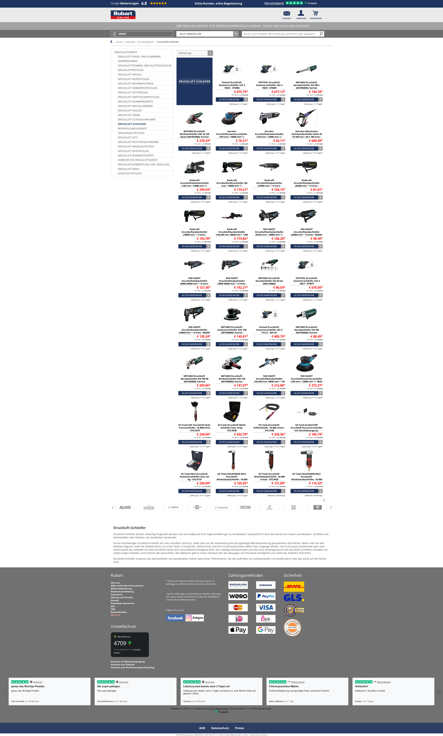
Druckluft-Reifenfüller (133, 151)
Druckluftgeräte (146, 41)
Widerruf (115, 615)
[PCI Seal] (292, 635)
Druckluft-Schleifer (168, 41)
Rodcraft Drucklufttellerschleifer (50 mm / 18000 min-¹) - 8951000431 (231, 184)
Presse (239, 728)
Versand (245, 95)
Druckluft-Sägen (129, 115)
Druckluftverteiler (130, 70)
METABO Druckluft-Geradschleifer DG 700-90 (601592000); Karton (194, 378)
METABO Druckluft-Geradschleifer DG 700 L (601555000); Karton (306, 85)
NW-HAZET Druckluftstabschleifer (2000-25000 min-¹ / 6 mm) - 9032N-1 (194, 282)
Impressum (117, 594)
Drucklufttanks (128, 169)
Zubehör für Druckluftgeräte (138, 160)
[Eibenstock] (268, 507)
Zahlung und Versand (122, 597)
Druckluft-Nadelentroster (136, 146)
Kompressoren (127, 61)
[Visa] (265, 610)
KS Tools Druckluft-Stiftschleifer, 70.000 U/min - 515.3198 (269, 427)
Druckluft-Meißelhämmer (135, 106)
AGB (202, 728)
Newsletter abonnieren (123, 603)
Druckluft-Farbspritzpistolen (137, 88)
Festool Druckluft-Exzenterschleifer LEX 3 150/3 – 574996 (232, 85)
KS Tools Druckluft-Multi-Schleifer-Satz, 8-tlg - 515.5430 (232, 427)
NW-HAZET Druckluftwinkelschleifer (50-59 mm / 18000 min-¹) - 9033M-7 (269, 233)
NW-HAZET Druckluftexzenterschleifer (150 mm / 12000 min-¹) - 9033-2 (307, 380)
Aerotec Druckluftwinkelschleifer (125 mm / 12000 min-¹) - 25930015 (269, 135)
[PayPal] (265, 599)
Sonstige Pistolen (130, 173)
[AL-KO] (123, 507)
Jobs (113, 606)
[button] (286, 14)
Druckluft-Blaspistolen (133, 79)
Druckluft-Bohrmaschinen (135, 83)
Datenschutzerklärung (122, 591)
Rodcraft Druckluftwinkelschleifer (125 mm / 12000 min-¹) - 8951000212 (194, 184)
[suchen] (321, 33)
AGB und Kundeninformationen (127, 585)
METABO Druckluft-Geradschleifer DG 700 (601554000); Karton (306, 329)
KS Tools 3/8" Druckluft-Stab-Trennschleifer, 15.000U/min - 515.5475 (195, 427)
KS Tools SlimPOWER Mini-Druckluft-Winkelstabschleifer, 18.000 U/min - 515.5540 (232, 478)
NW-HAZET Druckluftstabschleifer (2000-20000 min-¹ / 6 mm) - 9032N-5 (232, 282)
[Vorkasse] (265, 588)
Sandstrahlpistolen (131, 133)
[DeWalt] (244, 507)
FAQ (113, 609)
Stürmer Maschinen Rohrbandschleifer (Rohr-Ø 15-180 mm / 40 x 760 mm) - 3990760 (307, 135)
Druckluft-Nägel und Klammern (139, 56)
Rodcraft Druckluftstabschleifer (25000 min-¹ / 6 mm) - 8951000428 (307, 184)
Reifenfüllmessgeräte (132, 128)
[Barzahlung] (238, 588)
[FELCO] (316, 507)
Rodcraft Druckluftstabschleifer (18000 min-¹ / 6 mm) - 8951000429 (194, 233)
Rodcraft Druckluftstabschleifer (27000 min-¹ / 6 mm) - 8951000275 (269, 184)
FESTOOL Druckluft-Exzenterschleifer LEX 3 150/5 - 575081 (269, 85)
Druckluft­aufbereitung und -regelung (144, 164)
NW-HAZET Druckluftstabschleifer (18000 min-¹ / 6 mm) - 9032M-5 (194, 331)
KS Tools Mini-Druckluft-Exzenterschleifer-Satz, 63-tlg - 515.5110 (194, 476)
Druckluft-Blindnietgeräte (136, 155)
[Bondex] (147, 507)
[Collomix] (220, 507)
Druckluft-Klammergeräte (135, 101)
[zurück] (112, 507)
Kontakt (115, 600)
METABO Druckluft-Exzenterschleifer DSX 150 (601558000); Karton (231, 329)
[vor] (331, 507)
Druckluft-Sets (128, 137)
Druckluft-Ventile (130, 74)
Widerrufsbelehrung (121, 588)
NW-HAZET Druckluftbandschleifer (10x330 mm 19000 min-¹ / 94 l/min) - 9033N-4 (269, 380)
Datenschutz (220, 728)
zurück (119, 41)
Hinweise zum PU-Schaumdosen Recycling (132, 667)
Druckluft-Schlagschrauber (137, 119)
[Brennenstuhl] (196, 507)
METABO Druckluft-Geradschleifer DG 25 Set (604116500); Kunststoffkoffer (269, 282)
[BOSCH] (171, 507)
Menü (122, 33)
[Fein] (292, 507)
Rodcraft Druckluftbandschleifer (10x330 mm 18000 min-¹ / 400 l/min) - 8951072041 (232, 233)
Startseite (130, 41)
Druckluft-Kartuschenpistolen (138, 97)
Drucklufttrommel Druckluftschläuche (145, 65)
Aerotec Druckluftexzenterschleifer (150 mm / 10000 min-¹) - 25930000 (231, 135)
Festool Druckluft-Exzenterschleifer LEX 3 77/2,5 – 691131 (269, 329)
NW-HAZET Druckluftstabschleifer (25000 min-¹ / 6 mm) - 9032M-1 (306, 233)
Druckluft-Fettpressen (133, 92)
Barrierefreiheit (119, 612)
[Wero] (238, 599)
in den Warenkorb (229, 99)
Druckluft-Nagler (130, 110)
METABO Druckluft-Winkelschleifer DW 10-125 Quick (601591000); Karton (194, 134)
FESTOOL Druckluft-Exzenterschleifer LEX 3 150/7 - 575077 (307, 281)
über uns (115, 582)
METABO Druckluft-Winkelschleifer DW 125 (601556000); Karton (232, 378)
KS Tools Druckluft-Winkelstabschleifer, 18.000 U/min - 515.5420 (269, 476)
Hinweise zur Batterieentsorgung (128, 661)
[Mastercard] (238, 610)
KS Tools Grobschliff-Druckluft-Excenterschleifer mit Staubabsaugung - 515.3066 (307, 429)
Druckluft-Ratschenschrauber (138, 142)
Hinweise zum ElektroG (123, 664)
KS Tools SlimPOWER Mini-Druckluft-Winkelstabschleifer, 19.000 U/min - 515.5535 (306, 478)
